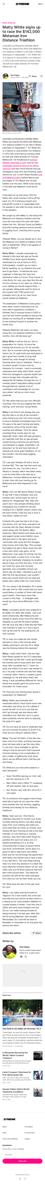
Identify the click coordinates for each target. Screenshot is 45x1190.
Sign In (40, 4)
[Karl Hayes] (9, 952)
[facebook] (19, 1179)
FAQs (4, 1133)
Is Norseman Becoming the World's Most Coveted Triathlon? (15, 1055)
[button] (3, 4)
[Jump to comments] (41, 76)
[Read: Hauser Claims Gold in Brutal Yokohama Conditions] (38, 1092)
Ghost (28, 1175)
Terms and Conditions (10, 1139)
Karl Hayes (15, 75)
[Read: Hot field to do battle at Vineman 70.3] (22, 1012)
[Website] (21, 956)
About (4, 1127)
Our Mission (28, 1127)
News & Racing (8, 23)
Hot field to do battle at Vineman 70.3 (21, 1028)
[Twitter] (26, 956)
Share (34, 76)
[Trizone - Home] (22, 4)
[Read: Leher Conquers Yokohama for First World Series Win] (38, 1075)
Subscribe (22, 1161)
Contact (27, 1139)
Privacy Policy (29, 1133)
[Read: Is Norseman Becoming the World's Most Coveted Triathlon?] (38, 1055)
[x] (25, 1179)
